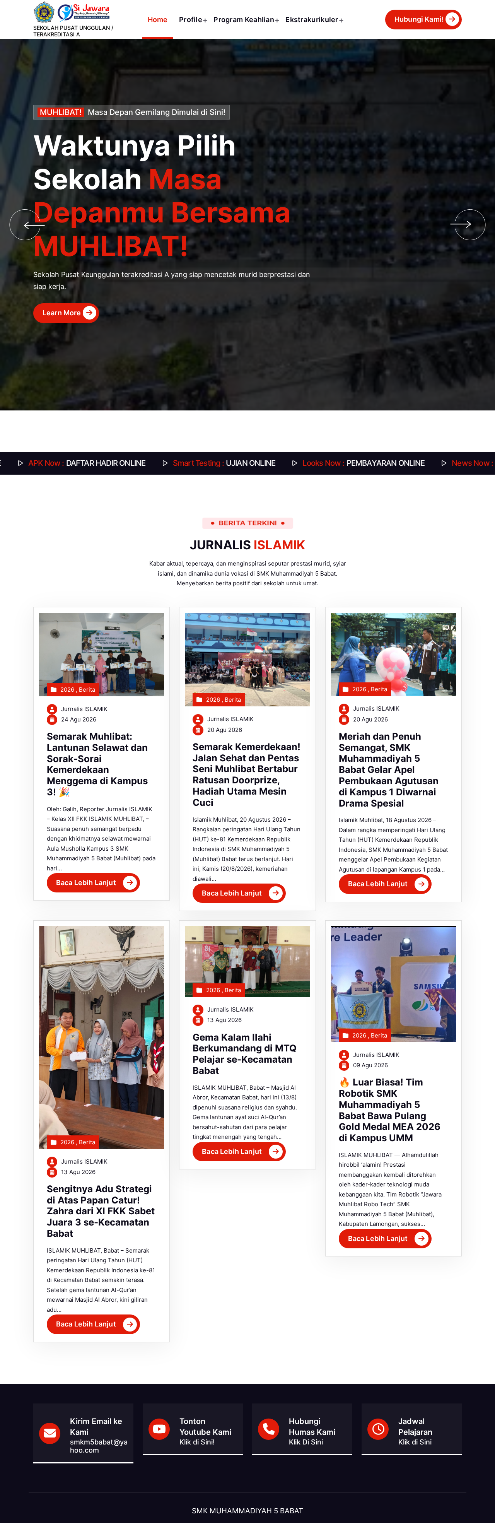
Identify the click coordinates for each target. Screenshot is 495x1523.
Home (158, 19)
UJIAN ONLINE (99, 463)
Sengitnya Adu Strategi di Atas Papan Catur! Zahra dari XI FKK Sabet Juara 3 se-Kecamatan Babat (101, 1211)
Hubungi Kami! (419, 19)
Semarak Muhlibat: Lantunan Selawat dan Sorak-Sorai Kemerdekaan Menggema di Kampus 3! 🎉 (97, 764)
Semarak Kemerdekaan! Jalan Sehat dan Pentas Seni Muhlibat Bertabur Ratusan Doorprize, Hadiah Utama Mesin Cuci (246, 774)
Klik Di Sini (306, 1442)
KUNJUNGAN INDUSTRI (390, 463)
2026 (67, 689)
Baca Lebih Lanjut (86, 883)
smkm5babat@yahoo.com (99, 1446)
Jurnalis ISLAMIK (84, 709)
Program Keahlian (243, 19)
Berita (87, 689)
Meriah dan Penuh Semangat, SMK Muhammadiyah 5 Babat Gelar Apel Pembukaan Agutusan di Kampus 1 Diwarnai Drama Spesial (389, 770)
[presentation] (24, 224)
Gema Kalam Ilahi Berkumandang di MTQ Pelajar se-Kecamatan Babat (245, 1054)
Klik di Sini (415, 1442)
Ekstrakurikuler (311, 19)
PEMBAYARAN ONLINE (239, 463)
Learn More (239, 290)
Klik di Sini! (197, 1442)
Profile (190, 19)
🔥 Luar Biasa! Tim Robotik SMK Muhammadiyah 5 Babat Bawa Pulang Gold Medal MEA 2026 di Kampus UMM (389, 1110)
